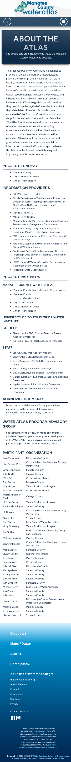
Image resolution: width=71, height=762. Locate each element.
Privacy (14, 703)
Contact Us (16, 689)
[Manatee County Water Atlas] (36, 8)
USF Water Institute (38, 756)
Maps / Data (19, 643)
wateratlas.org (39, 674)
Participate (18, 664)
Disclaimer (16, 699)
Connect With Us (19, 711)
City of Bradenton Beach (26, 176)
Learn (14, 654)
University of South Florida (51, 759)
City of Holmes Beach (24, 180)
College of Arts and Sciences (25, 759)
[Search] (7, 21)
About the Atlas (18, 684)
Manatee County (22, 172)
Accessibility (16, 694)
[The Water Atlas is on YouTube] (18, 718)
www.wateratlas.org (48, 439)
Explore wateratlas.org (22, 679)
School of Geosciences (58, 756)
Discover (17, 633)
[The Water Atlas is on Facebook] (12, 718)
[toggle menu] (64, 21)
